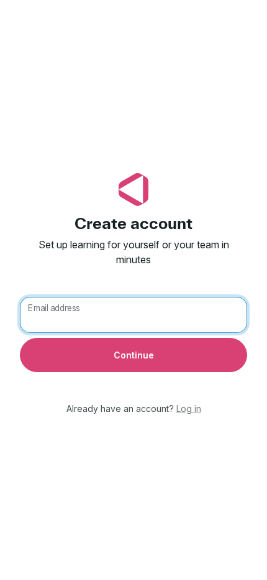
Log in (188, 408)
